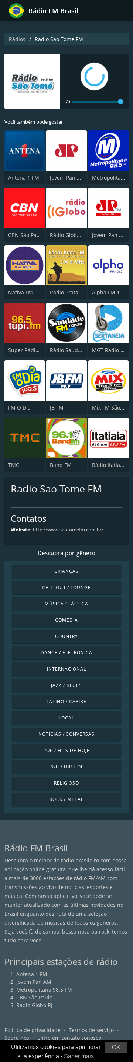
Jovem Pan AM (67, 177)
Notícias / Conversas (66, 734)
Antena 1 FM (23, 177)
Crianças (66, 571)
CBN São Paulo (26, 234)
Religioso (66, 783)
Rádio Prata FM (68, 292)
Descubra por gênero (66, 553)
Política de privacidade (32, 1029)
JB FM (57, 407)
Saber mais (79, 1056)
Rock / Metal (66, 799)
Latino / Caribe (66, 701)
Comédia (66, 620)
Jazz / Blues (66, 685)
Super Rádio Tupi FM (34, 350)
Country (66, 636)
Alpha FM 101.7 (111, 292)
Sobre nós (16, 1037)
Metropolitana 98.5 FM (44, 989)
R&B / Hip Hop (66, 767)
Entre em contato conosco (69, 1037)
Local (66, 718)
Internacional (66, 669)
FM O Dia (19, 407)
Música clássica (66, 604)
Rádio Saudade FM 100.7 (80, 350)
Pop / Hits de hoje (66, 750)
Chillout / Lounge (66, 587)
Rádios (17, 39)
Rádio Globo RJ (68, 234)
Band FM (61, 464)
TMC (13, 464)
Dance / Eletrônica (66, 652)
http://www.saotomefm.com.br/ (68, 529)
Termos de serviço (91, 1029)
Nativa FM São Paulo (33, 292)
